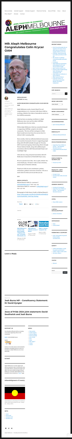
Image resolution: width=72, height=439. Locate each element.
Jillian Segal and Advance (58, 77)
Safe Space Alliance (57, 253)
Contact (22, 14)
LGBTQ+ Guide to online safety (60, 251)
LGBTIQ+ (7, 106)
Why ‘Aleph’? (8, 14)
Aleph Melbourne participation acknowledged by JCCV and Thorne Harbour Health (60, 65)
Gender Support (18, 11)
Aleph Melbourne (9, 108)
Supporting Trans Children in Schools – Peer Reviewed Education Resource (59, 146)
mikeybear (7, 101)
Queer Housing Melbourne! (59, 124)
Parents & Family (41, 11)
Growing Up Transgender (58, 187)
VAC (6, 116)
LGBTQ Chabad (56, 225)
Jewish (12, 105)
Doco (58, 11)
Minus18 (55, 263)
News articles (8, 11)
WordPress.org (9, 418)
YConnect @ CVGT (57, 162)
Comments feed (9, 417)
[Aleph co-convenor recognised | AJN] (44, 224)
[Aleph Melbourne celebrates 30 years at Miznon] (33, 224)
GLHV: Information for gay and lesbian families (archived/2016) (60, 237)
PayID (6, 337)
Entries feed (8, 415)
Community (7, 105)
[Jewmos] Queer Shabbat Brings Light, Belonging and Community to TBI (60, 71)
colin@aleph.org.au (42, 186)
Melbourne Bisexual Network (59, 134)
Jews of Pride (51, 11)
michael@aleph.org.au (23, 184)
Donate (16, 14)
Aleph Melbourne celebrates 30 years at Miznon (33, 230)
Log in (7, 414)
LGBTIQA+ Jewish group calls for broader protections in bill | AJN (60, 55)
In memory (55, 62)
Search (53, 270)
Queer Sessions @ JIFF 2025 (59, 68)
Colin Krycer (7, 110)
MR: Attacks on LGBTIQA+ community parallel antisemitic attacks (60, 59)
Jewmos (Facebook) (57, 213)
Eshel (54, 223)
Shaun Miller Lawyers (58, 202)
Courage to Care (56, 174)
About (64, 11)
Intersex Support (30, 11)
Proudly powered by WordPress (21, 432)
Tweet (21, 204)
